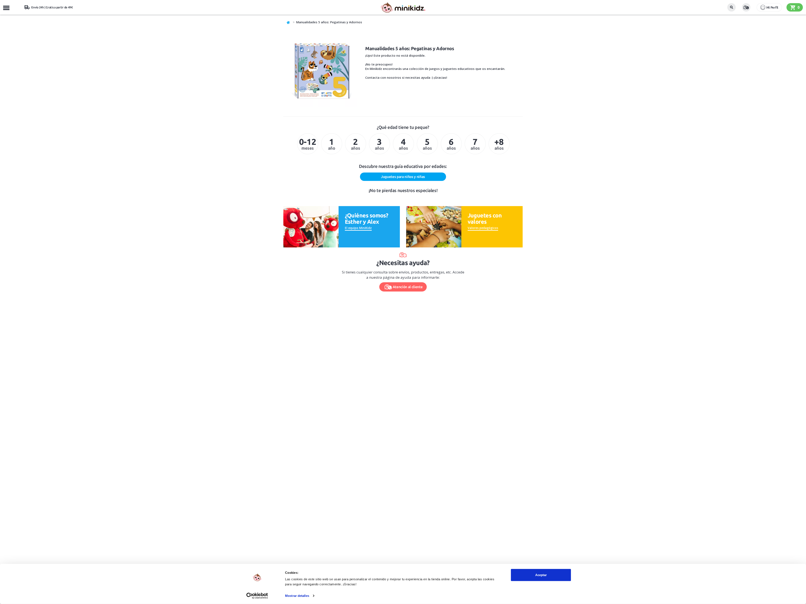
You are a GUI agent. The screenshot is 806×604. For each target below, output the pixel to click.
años (355, 143)
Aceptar (541, 575)
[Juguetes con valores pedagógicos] (433, 226)
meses (307, 143)
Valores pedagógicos (483, 228)
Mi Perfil (772, 7)
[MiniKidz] (288, 22)
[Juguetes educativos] (403, 7)
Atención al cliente (408, 287)
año (331, 143)
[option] (308, 143)
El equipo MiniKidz (358, 228)
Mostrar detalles (297, 595)
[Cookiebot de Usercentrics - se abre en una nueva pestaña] (257, 596)
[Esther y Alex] (311, 226)
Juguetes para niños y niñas (403, 177)
